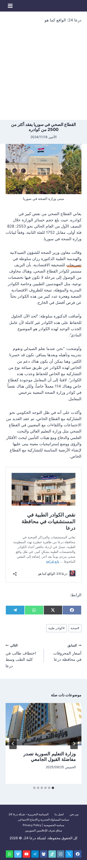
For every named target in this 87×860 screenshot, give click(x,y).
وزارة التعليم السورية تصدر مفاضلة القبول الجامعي (49, 756)
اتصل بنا (59, 814)
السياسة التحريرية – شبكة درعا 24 (28, 814)
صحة (75, 628)
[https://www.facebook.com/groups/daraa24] (43, 854)
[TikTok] (52, 854)
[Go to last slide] (74, 743)
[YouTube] (26, 854)
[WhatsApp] (9, 854)
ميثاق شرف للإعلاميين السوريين (43, 830)
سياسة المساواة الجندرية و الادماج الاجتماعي (43, 819)
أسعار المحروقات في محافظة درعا (67, 653)
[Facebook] (77, 854)
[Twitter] (69, 854)
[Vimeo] (18, 854)
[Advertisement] (43, 74)
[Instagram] (60, 854)
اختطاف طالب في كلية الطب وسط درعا (21, 656)
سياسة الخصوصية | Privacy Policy (43, 825)
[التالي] (13, 743)
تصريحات (73, 265)
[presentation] (43, 724)
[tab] (53, 788)
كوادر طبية (56, 628)
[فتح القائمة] (10, 6)
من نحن (74, 814)
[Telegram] (35, 854)
